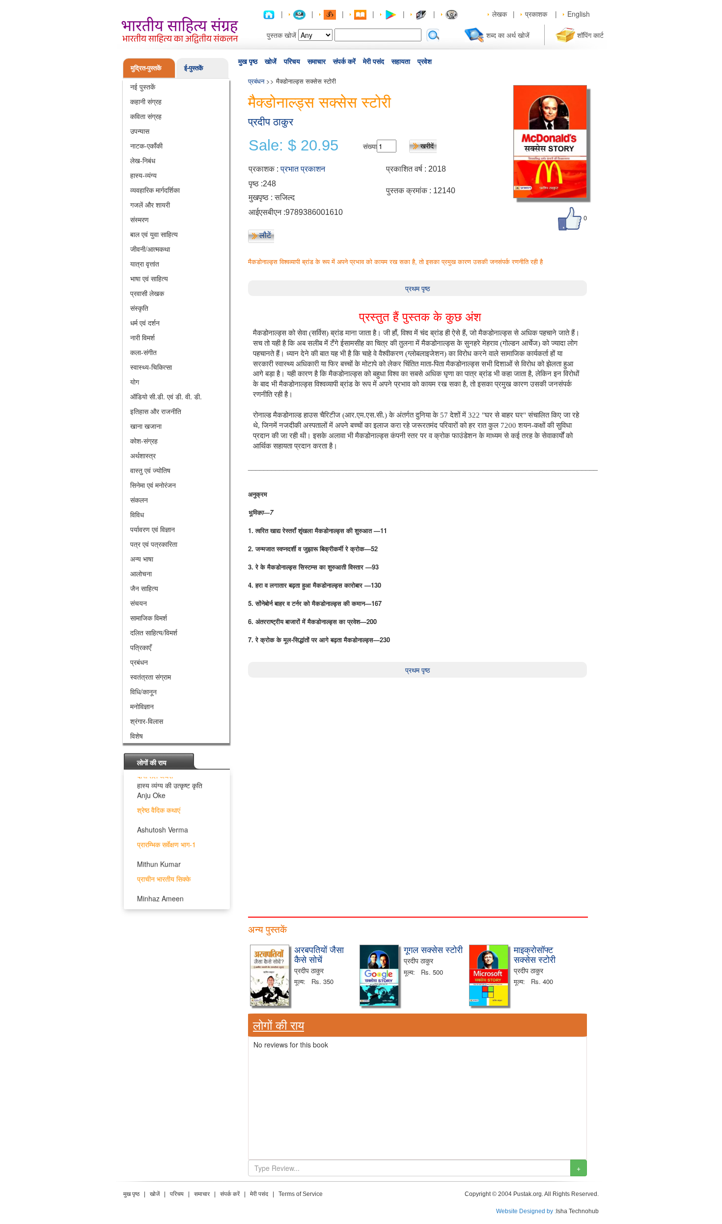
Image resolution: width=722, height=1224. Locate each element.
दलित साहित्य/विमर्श (153, 632)
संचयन (138, 603)
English (578, 14)
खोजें (271, 61)
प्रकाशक (536, 14)
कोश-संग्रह (144, 441)
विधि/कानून (143, 691)
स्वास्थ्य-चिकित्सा (151, 367)
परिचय (292, 61)
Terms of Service (300, 1194)
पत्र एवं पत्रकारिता (153, 544)
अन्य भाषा (141, 559)
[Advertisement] (417, 746)
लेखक (499, 14)
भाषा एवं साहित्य (149, 278)
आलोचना (141, 573)
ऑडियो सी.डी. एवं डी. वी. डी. (166, 396)
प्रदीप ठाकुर (270, 121)
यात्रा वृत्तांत (144, 264)
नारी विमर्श (142, 337)
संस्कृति (139, 308)
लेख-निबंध (142, 160)
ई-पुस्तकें (193, 67)
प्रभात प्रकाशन (302, 169)
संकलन (139, 500)
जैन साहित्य (144, 588)
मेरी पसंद (373, 61)
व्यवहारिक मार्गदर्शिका (155, 190)
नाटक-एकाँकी (146, 145)
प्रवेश (424, 61)
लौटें (265, 235)
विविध (137, 514)
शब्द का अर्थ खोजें (507, 35)
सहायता (400, 61)
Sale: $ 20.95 (293, 145)
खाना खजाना (146, 426)
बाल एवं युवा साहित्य (154, 234)
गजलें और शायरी (150, 204)
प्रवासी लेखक (147, 293)
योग (134, 382)
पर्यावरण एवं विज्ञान (152, 529)
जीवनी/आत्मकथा (150, 249)
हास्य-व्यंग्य (143, 175)
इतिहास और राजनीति (155, 411)
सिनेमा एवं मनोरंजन (153, 485)
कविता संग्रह (146, 116)
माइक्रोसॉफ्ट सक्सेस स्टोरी (534, 954)
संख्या (370, 146)
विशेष (136, 736)
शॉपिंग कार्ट (590, 35)
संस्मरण (139, 219)
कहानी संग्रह (146, 101)
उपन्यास (139, 131)
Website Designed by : (526, 1211)
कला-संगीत (143, 352)
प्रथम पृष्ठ (417, 288)
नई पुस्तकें (142, 86)
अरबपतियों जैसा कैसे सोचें (319, 954)
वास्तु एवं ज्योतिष (150, 470)
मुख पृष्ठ (247, 61)
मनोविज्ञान (142, 706)
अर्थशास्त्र (143, 455)
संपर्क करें (344, 61)
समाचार (316, 61)
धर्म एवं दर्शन (145, 323)
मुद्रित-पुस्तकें (146, 67)
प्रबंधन (139, 662)
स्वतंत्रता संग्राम (150, 677)
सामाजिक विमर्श (148, 618)
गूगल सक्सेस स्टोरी (433, 949)
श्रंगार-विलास (146, 721)
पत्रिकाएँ (140, 647)
